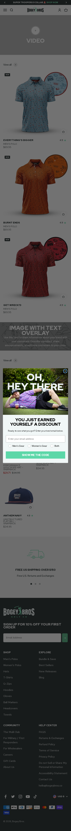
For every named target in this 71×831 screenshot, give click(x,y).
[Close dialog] (65, 371)
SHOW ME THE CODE (35, 454)
